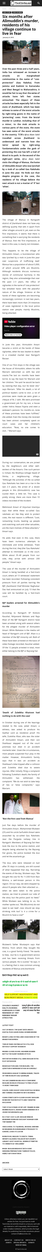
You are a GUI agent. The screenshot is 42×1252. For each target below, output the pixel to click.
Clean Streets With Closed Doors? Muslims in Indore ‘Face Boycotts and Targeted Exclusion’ (20, 1099)
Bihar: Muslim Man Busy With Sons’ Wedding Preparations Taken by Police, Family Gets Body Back (18, 1151)
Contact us (18, 1240)
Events (8, 1243)
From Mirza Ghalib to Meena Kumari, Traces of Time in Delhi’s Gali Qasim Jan (20, 1074)
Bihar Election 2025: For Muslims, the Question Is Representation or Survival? (19, 1067)
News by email (21, 1245)
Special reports (20, 1243)
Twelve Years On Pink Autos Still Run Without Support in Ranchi (18, 1045)
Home (4, 9)
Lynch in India (17, 12)
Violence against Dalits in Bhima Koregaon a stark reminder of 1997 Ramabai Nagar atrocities (11, 1011)
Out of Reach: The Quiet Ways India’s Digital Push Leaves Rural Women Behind (19, 1031)
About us (8, 1240)
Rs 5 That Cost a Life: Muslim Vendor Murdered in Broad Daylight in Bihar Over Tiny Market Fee (20, 1119)
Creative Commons (14, 1229)
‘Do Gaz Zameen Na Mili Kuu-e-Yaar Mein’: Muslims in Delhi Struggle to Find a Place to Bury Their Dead (20, 1082)
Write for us (31, 1240)
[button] (38, 3)
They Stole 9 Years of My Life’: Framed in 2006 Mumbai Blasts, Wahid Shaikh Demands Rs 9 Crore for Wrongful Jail (20, 1109)
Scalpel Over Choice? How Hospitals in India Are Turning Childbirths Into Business (21, 1091)
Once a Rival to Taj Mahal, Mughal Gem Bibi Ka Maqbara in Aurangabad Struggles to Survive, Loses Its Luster (20, 1129)
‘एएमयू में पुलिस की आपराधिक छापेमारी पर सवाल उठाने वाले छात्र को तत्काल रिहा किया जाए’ (31, 1009)
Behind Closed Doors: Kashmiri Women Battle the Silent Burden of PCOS (18, 1052)
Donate (31, 1243)
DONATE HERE (31, 997)
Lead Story (12, 9)
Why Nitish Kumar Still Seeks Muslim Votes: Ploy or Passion (20, 1060)
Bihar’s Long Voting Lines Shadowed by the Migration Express (20, 1038)
